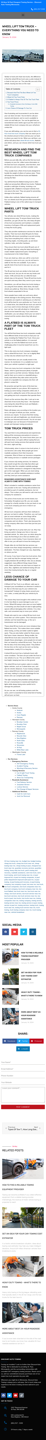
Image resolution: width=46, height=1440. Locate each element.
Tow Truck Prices (13, 102)
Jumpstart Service (23, 784)
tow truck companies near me (30, 887)
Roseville (20, 743)
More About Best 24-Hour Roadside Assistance (31, 1015)
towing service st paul (29, 903)
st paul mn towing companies (24, 877)
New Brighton (21, 738)
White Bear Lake (22, 750)
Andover (20, 710)
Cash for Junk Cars (23, 794)
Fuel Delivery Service (24, 782)
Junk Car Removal (23, 796)
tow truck (40, 884)
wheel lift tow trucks (27, 140)
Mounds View (21, 736)
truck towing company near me (21, 910)
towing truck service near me (25, 907)
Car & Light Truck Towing (25, 773)
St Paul (19, 747)
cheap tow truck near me (25, 863)
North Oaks (21, 740)
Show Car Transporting (25, 777)
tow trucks (17, 898)
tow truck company (11, 889)
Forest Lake (21, 754)
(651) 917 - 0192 (17, 1423)
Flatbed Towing (22, 775)
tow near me (31, 884)
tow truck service (15, 893)
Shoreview (20, 745)
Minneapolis (21, 729)
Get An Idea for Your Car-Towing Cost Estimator (31, 975)
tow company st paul (19, 884)
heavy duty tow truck (17, 870)
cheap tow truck (10, 863)
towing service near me (12, 903)
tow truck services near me (27, 896)
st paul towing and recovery (19, 882)
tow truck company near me (28, 889)
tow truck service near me (31, 893)
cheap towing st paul (23, 866)
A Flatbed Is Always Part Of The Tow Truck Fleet (23, 99)
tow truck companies (11, 887)
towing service (37, 900)
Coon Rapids (21, 715)
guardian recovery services (24, 868)
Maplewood (21, 733)
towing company (25, 900)
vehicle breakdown (17, 912)
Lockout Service (22, 787)
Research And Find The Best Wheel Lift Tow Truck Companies (21, 94)
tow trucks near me (28, 898)
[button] (23, 15)
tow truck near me (20, 891)
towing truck (34, 905)
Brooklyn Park (22, 724)
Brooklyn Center (22, 722)
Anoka (19, 713)
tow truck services (10, 896)
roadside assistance (18, 873)
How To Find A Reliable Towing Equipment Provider (32, 956)
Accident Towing (22, 766)
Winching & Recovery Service (27, 768)
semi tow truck (31, 873)
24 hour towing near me (12, 861)
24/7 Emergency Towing (25, 764)
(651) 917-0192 (39, 9)
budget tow (26, 861)
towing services (23, 905)
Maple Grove (21, 726)
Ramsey (20, 717)
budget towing (36, 861)
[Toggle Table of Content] (36, 89)
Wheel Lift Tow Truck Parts (16, 97)
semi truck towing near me (23, 875)
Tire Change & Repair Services (28, 789)
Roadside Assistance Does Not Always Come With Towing (23, 105)
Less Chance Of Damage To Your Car (19, 108)
